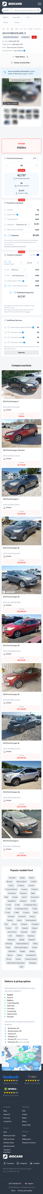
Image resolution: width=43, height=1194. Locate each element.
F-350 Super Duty (21, 909)
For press (6, 1118)
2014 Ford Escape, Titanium (14, 450)
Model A (32, 940)
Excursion (34, 897)
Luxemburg (11, 1011)
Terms (13, 1190)
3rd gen (16, 22)
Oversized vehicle (16, 337)
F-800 (16, 913)
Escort (24, 897)
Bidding (12, 133)
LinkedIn (36, 1163)
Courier (31, 885)
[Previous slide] (5, 92)
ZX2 (21, 967)
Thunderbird (30, 955)
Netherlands (12, 1014)
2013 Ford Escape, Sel (11, 792)
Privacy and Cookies (25, 1190)
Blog (5, 1111)
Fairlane (11, 916)
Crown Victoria (11, 889)
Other (35, 943)
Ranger (22, 951)
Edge (33, 893)
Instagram (23, 1163)
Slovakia (10, 1016)
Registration (26, 1139)
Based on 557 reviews (32, 1083)
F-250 (17, 905)
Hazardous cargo (16, 332)
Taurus (10, 955)
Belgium (10, 1000)
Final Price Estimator (15, 158)
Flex (6, 924)
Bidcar (24, 1121)
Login (24, 1135)
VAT (8, 275)
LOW (33, 932)
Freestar (24, 924)
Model (21, 940)
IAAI (34, 37)
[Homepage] (12, 4)
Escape (5, 22)
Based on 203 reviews (10, 1095)
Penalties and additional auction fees (15, 246)
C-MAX (33, 882)
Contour (21, 885)
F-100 (33, 901)
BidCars (5, 17)
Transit (18, 959)
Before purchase (9, 1135)
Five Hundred (31, 920)
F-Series (26, 913)
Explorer (23, 901)
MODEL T (19, 936)
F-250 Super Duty (30, 905)
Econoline (12, 893)
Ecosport (23, 893)
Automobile (16, 17)
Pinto (8, 947)
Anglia (22, 878)
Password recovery (29, 1143)
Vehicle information (30, 133)
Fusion (8, 928)
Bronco (9, 882)
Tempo (19, 955)
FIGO (35, 913)
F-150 (8, 905)
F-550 (8, 913)
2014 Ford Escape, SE (11, 694)
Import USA (26, 1125)
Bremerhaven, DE (15, 1031)
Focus (14, 924)
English (30, 1183)
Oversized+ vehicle (17, 342)
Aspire (31, 878)
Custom (24, 889)
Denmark (10, 1006)
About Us (6, 1114)
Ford (28, 17)
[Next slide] (37, 92)
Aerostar (12, 878)
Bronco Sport (21, 882)
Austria (10, 997)
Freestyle (35, 924)
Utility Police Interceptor (16, 963)
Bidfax (24, 1118)
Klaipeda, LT (12, 1036)
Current (6, 10)
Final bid (21, 170)
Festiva (9, 920)
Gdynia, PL (12, 1034)
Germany (10, 1008)
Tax (8, 270)
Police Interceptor (21, 947)
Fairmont (22, 916)
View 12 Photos (12, 103)
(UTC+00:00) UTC (15, 1183)
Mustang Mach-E (23, 943)
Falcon (32, 916)
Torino (8, 959)
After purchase (8, 1139)
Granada (24, 932)
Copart (24, 1114)
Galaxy (34, 928)
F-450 (34, 909)
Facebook (10, 1163)
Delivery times (8, 1143)
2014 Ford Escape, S (10, 401)
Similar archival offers (22, 63)
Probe (34, 947)
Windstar (32, 963)
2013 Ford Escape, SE (11, 597)
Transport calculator (7, 1151)
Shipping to (10, 224)
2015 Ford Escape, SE (11, 548)
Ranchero (12, 951)
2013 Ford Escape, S (10, 841)
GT (17, 928)
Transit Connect (31, 959)
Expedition (12, 901)
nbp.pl (28, 312)
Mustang (9, 943)
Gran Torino (12, 932)
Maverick (11, 940)
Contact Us (7, 1121)
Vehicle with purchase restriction (21, 327)
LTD (10, 936)
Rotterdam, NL (13, 1028)
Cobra (11, 885)
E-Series (34, 889)
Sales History (21, 57)
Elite (6, 897)
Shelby (32, 951)
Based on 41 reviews (11, 1083)
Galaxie (25, 928)
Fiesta (19, 920)
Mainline (31, 936)
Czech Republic (13, 1003)
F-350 (8, 909)
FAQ (5, 1132)
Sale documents (9, 1146)
